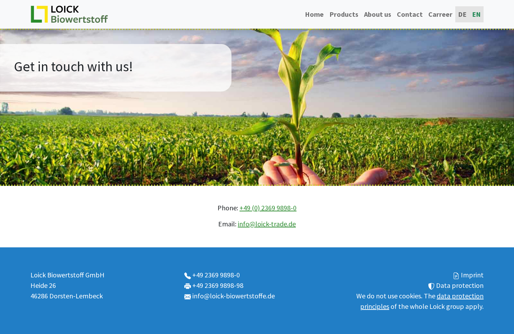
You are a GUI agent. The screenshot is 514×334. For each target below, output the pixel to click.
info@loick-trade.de (267, 223)
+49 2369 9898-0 (216, 274)
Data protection (460, 285)
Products (343, 14)
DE (462, 14)
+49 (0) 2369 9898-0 (268, 207)
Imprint (472, 274)
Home (314, 14)
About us (377, 14)
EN (476, 14)
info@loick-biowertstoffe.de (233, 295)
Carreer (440, 14)
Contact (410, 14)
